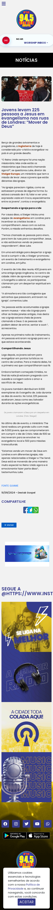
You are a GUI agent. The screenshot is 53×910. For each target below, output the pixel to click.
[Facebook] (5, 824)
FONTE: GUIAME (9, 485)
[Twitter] (26, 824)
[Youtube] (37, 824)
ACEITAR (26, 902)
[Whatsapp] (48, 824)
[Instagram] (16, 824)
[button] (8, 525)
